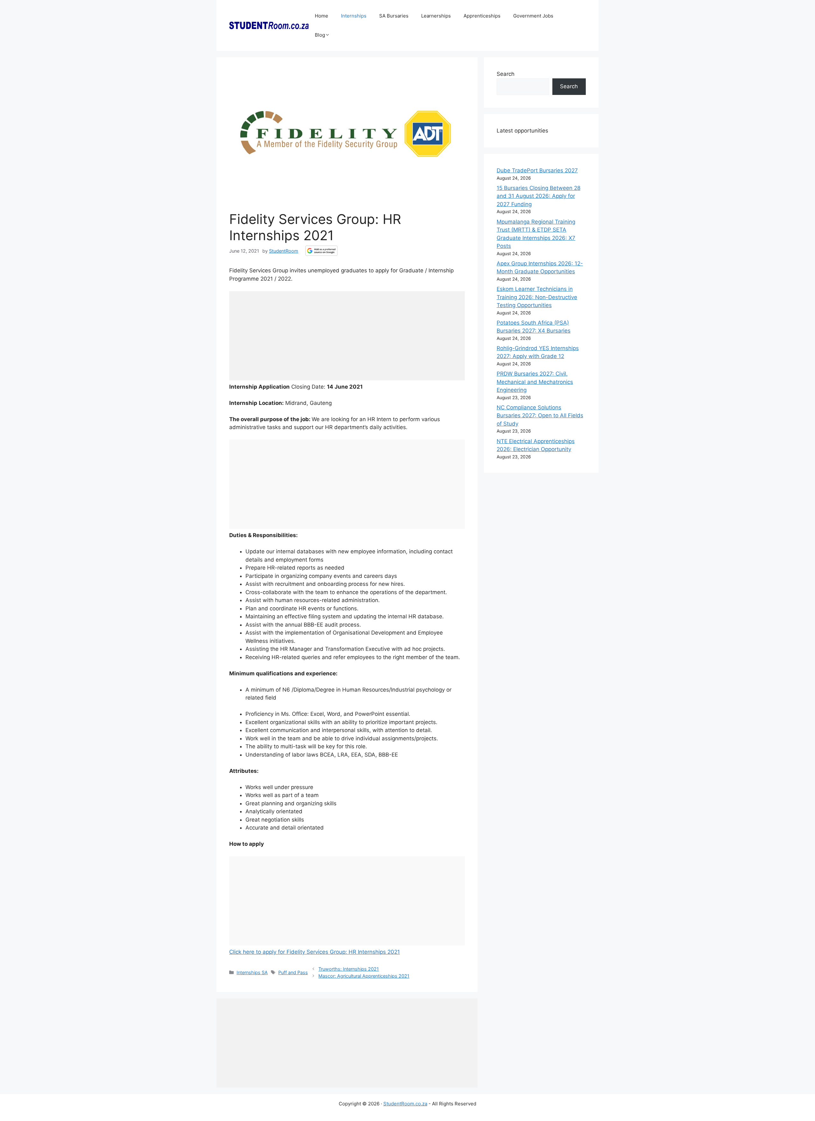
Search (505, 74)
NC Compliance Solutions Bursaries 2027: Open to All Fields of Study (540, 415)
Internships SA (252, 972)
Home (321, 16)
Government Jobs (533, 16)
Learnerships (436, 16)
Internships (353, 16)
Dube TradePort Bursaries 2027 (537, 170)
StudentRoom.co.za (405, 1104)
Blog (320, 35)
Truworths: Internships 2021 (348, 969)
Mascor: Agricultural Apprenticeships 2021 (363, 976)
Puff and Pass (293, 972)
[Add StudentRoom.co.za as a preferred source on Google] (321, 251)
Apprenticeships (482, 16)
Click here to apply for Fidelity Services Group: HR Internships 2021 (314, 952)
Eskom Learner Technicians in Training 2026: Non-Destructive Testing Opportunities (537, 297)
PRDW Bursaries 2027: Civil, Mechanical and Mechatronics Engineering (535, 381)
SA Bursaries (393, 16)
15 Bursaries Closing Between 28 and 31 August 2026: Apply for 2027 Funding (538, 196)
